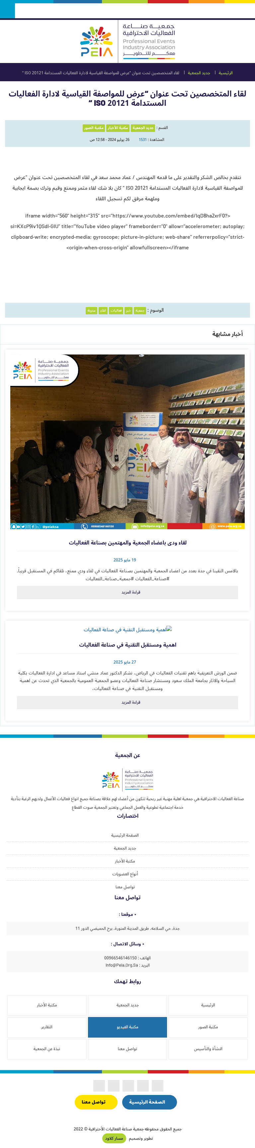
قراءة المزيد (131, 592)
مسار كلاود (114, 1138)
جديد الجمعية (199, 73)
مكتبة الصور (93, 128)
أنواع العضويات (125, 874)
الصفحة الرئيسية (125, 835)
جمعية (139, 310)
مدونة (91, 310)
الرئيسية (226, 73)
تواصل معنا (125, 887)
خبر (128, 310)
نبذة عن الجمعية (47, 1048)
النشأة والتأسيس (208, 1048)
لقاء (103, 310)
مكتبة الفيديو (127, 1027)
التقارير (46, 1027)
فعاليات (116, 310)
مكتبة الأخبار (118, 128)
